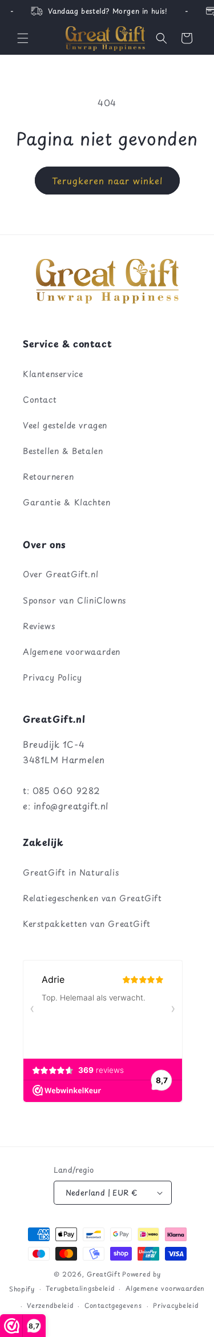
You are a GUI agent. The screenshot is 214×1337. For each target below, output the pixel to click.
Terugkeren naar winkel (107, 180)
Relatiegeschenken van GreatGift (92, 898)
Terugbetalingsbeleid (80, 1288)
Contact (39, 400)
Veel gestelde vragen (65, 425)
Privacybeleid (175, 1305)
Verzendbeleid (50, 1305)
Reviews (39, 626)
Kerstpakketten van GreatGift (87, 924)
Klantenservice (53, 374)
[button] (22, 38)
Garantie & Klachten (66, 502)
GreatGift (103, 1274)
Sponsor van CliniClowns (74, 600)
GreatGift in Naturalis (71, 872)
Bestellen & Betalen (63, 451)
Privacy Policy (52, 677)
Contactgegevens (113, 1305)
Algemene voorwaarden (71, 652)
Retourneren (48, 477)
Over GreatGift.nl (60, 574)
